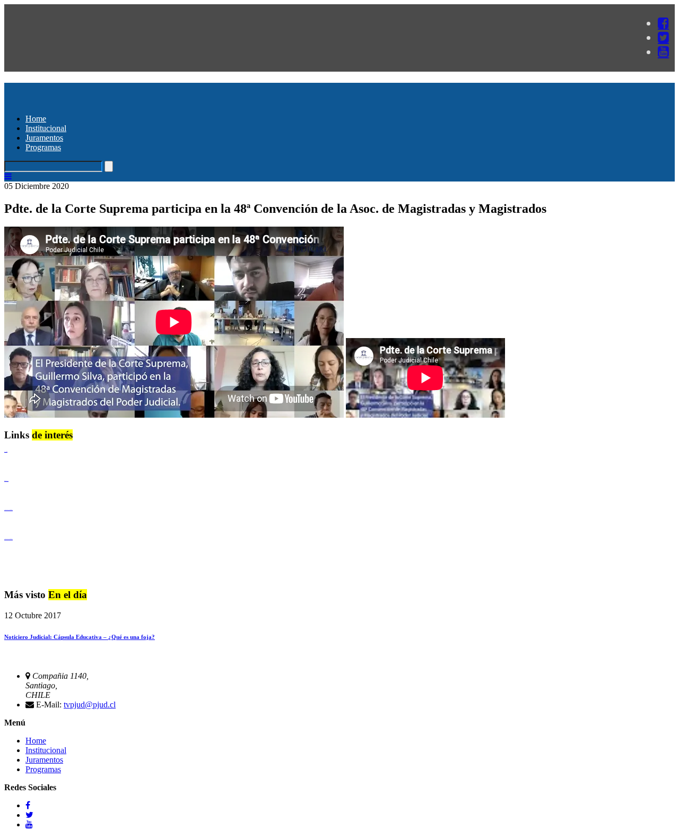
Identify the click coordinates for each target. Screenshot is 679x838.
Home (35, 118)
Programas (43, 147)
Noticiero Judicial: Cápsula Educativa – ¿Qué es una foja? (79, 637)
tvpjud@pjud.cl (90, 704)
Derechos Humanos (6, 480)
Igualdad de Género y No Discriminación (8, 509)
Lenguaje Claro (5, 451)
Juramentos (44, 137)
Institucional (45, 128)
